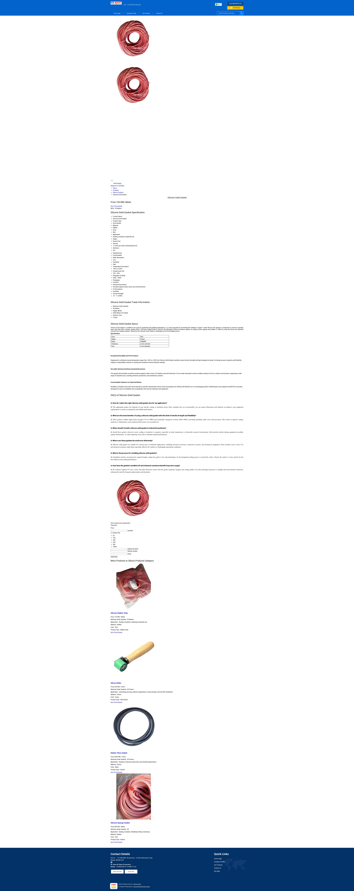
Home (115, 188)
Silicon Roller (116, 683)
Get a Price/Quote (116, 206)
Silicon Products (118, 192)
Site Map (217, 871)
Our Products (146, 13)
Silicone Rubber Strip (119, 613)
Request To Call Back (117, 186)
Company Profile (131, 13)
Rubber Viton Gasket (119, 753)
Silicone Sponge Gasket (120, 823)
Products (116, 190)
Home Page (117, 13)
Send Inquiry (236, 7)
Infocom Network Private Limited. (141, 886)
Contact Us (159, 13)
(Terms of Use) (137, 884)
